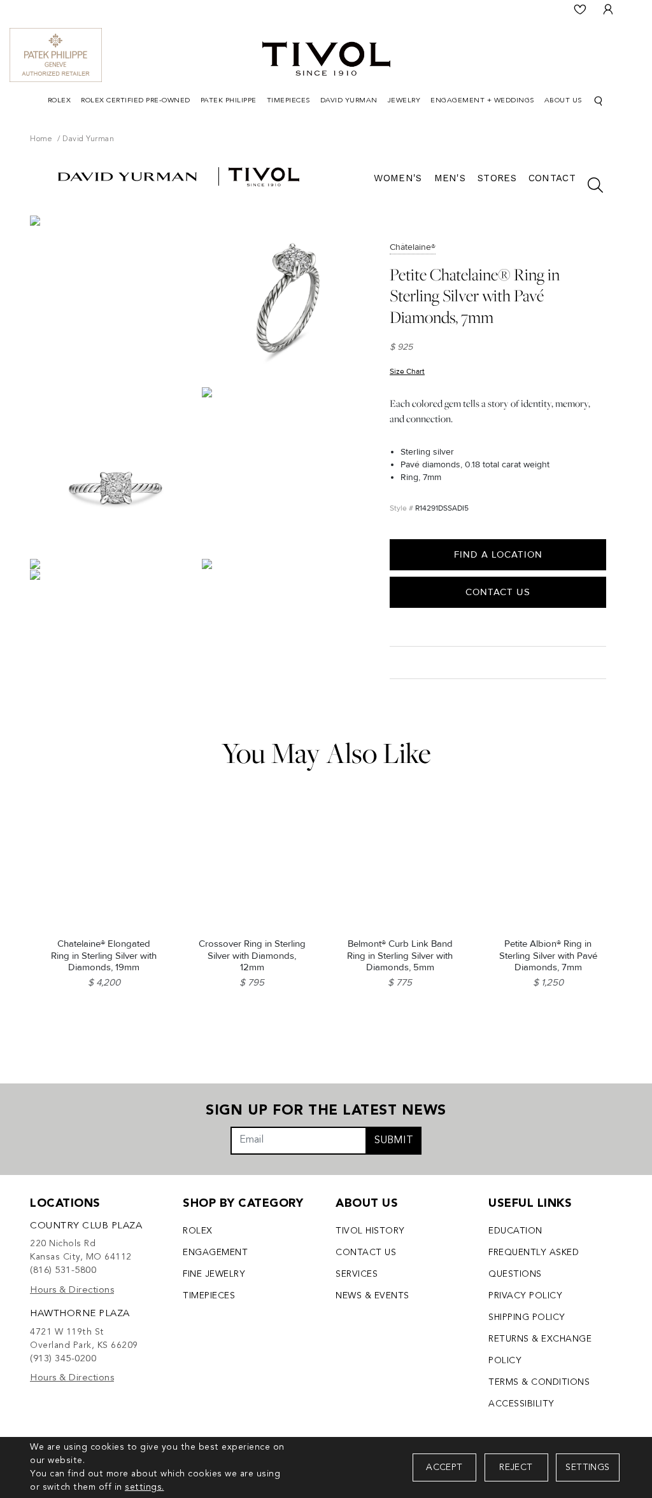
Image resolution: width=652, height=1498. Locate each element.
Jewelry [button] (404, 100)
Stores (497, 178)
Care (403, 662)
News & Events (372, 1295)
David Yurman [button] (349, 100)
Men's (450, 178)
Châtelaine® (413, 247)
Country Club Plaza (86, 1226)
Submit (393, 1141)
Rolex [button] (59, 100)
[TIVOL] (326, 57)
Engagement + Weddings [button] (482, 100)
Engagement (215, 1252)
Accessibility (521, 1403)
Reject (515, 1467)
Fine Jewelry (214, 1274)
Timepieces (209, 1295)
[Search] (598, 101)
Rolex (198, 1231)
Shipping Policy (526, 1317)
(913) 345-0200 (63, 1359)
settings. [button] (144, 1487)
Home (41, 139)
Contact (552, 178)
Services (357, 1274)
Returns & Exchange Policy (540, 1350)
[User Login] (608, 9)
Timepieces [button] (288, 100)
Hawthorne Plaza (80, 1314)
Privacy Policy (525, 1295)
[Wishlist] (580, 9)
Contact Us (497, 592)
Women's (398, 178)
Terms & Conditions (539, 1382)
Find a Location (498, 554)
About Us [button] (563, 100)
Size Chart (407, 371)
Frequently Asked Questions (533, 1263)
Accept (444, 1467)
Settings (587, 1467)
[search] (589, 185)
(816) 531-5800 (63, 1270)
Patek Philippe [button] (229, 100)
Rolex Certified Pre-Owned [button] (135, 100)
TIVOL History (370, 1231)
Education (515, 1231)
